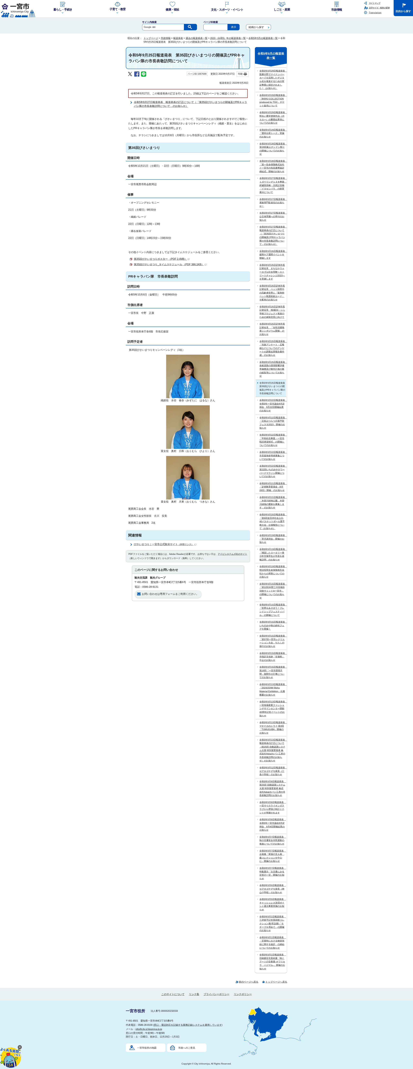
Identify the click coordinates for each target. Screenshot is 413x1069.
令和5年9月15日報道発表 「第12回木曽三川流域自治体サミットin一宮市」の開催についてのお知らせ (272, 591)
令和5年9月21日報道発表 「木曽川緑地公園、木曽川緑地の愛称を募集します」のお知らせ (272, 502)
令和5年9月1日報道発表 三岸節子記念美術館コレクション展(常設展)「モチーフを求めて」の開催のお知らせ (272, 923)
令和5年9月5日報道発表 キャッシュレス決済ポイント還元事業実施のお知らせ (272, 904)
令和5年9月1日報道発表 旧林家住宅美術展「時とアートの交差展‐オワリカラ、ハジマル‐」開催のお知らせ (272, 961)
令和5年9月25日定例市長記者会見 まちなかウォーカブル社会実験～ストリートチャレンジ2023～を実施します (272, 272)
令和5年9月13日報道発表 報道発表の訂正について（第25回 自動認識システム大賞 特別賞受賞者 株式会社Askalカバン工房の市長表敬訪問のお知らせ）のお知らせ (272, 750)
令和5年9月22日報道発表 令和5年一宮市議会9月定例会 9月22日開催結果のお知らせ (272, 405)
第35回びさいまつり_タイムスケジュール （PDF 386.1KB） (169, 264)
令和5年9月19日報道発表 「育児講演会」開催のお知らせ (272, 539)
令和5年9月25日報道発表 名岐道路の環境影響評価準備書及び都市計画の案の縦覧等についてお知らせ (272, 369)
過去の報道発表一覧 (196, 38)
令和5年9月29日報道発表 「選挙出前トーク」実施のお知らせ (272, 133)
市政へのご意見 (186, 1047)
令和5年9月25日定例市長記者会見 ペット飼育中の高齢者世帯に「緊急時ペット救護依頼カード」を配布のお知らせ (272, 293)
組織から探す (256, 27)
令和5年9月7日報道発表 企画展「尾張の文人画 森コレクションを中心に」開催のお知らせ (272, 856)
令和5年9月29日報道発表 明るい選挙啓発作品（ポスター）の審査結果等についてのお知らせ (272, 117)
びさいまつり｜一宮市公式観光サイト (164, 544)
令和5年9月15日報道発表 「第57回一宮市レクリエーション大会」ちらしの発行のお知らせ (272, 641)
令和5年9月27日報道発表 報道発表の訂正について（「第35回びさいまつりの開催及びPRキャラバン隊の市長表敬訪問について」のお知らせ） (272, 235)
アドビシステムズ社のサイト (232, 554)
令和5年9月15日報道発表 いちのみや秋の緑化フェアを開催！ (272, 625)
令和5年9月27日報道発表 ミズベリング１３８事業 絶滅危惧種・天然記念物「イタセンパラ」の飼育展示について (272, 185)
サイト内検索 (149, 22)
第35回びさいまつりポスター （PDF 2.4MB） (160, 259)
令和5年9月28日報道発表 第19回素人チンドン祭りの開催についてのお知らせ (272, 148)
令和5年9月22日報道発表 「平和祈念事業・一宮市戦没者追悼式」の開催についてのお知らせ (272, 440)
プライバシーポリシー (216, 994)
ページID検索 (210, 22)
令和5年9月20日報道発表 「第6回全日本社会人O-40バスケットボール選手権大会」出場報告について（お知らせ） (272, 521)
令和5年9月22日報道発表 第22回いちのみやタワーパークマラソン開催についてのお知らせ (272, 471)
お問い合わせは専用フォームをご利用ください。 (170, 594)
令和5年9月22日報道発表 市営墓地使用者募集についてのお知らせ (272, 455)
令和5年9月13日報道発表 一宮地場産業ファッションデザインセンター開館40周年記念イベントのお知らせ (272, 708)
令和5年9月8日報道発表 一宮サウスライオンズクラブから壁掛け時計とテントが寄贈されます (272, 807)
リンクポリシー (243, 994)
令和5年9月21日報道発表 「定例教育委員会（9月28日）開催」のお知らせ (272, 487)
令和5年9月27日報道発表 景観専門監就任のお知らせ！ (272, 202)
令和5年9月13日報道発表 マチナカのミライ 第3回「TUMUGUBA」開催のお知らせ (272, 727)
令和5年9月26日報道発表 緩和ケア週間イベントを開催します (272, 254)
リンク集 (194, 994)
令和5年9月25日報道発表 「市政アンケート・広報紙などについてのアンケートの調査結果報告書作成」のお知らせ (272, 348)
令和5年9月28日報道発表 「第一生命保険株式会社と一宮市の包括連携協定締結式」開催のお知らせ (272, 166)
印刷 (240, 74)
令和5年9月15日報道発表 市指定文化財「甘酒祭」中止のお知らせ (272, 656)
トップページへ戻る (276, 981)
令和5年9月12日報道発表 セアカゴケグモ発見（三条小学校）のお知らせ (272, 771)
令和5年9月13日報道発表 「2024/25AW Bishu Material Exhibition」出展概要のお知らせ (272, 689)
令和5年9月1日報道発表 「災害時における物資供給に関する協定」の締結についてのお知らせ (272, 942)
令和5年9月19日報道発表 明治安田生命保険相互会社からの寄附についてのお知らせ (272, 571)
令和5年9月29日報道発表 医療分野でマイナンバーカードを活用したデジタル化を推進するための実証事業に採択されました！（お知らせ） (272, 80)
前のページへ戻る (248, 981)
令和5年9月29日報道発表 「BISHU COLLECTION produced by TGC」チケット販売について (272, 100)
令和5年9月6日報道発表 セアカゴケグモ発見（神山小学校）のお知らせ (272, 889)
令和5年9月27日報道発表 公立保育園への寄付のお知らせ (272, 216)
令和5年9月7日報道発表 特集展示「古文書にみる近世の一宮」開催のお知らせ (272, 873)
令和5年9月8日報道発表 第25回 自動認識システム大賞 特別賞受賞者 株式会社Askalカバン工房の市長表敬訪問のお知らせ (272, 788)
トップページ (151, 38)
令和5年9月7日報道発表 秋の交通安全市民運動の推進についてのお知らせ (272, 840)
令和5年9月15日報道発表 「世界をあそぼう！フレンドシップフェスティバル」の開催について (272, 609)
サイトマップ (374, 3)
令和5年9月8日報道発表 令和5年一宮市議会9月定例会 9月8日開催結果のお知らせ (272, 824)
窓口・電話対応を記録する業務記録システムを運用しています (188, 1025)
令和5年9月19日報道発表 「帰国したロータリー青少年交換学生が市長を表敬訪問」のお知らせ (272, 554)
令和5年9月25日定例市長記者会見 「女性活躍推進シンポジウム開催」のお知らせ (272, 329)
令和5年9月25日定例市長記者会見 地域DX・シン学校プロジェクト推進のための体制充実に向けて (272, 311)
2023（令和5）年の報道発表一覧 (228, 38)
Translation (375, 12)
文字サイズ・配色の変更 (379, 8)
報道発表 (178, 38)
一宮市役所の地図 (146, 1047)
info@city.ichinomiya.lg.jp (149, 1029)
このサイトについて (173, 994)
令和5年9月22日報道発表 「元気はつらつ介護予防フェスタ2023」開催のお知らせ (272, 422)
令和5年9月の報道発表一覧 (263, 38)
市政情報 (166, 38)
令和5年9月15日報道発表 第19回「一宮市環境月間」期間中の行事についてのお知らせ (272, 672)
